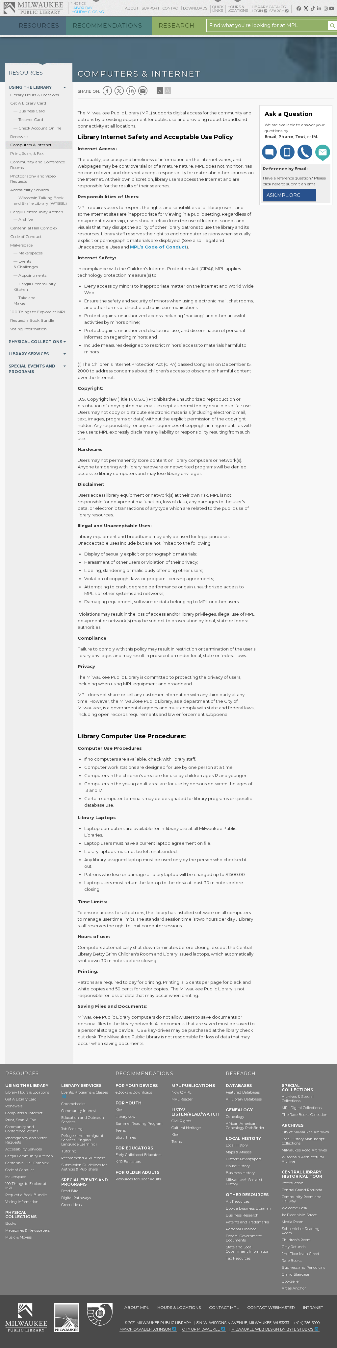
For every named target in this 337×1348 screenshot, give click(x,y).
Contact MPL (224, 1307)
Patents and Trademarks (247, 1222)
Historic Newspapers (243, 1159)
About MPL (136, 1307)
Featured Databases (243, 1092)
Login (258, 11)
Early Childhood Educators (138, 1154)
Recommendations (107, 25)
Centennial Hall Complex (33, 227)
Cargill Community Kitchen (36, 211)
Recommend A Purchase (83, 1158)
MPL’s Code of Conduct (158, 246)
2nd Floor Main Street (300, 1253)
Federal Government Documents (244, 1238)
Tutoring (68, 1151)
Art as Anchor (294, 1288)
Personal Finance (241, 1229)
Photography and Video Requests (26, 1140)
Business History (240, 1173)
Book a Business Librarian (248, 1208)
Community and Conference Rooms (21, 1128)
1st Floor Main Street (299, 1215)
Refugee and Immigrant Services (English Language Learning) (82, 1140)
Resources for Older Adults (138, 1179)
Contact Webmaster (271, 1307)
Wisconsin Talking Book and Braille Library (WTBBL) (40, 200)
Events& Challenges (25, 264)
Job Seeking (72, 1128)
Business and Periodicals (303, 1267)
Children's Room (296, 1240)
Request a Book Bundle (32, 320)
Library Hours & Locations (34, 94)
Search (277, 11)
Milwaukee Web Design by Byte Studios (272, 1329)
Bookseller (291, 1281)
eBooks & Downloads (134, 1092)
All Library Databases (244, 1099)
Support (151, 8)
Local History (237, 1145)
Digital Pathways (76, 1197)
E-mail (142, 90)
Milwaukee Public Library (33, 8)
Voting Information (28, 328)
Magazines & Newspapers (27, 1230)
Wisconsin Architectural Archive (303, 1159)
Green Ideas (71, 1204)
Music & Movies (18, 1237)
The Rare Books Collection (304, 1114)
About (132, 8)
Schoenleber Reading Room (301, 1230)
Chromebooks (73, 1103)
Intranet (313, 1307)
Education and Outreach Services (82, 1119)
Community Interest (78, 1110)
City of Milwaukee (66, 1317)
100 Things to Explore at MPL (38, 311)
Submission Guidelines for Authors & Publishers (84, 1167)
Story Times (126, 1137)
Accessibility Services (29, 189)
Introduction (292, 1183)
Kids (119, 1109)
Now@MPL (181, 1092)
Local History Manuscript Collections (303, 1141)
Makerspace (21, 245)
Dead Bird (70, 1191)
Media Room (292, 1221)
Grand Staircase (295, 1274)
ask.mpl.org (283, 195)
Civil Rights (181, 1121)
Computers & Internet (31, 144)
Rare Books (291, 1260)
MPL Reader (182, 1099)
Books (10, 1223)
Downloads (195, 8)
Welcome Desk (294, 1208)
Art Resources (237, 1201)
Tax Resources (238, 1258)
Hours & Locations (179, 1307)
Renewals (19, 136)
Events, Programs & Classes (84, 1092)
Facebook (107, 90)
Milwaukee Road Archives (304, 1150)
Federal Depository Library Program (100, 1314)
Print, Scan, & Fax (26, 153)
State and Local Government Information (248, 1249)
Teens (121, 1130)
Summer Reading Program (139, 1123)
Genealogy (235, 1116)
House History (238, 1166)
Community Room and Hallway (302, 1198)
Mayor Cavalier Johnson (145, 1329)
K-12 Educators (128, 1161)
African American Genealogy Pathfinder (245, 1125)
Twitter (119, 90)
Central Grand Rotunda (302, 1190)
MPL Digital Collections (302, 1107)
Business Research (242, 1215)
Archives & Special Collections (298, 1098)
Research (176, 25)
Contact (171, 8)
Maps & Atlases (238, 1152)
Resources (39, 25)
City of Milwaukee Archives (305, 1132)
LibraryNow (126, 1116)
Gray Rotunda (294, 1246)
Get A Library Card (28, 103)
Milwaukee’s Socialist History (244, 1181)
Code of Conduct (26, 236)
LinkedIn (131, 90)
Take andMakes (24, 300)
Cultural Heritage (186, 1127)
